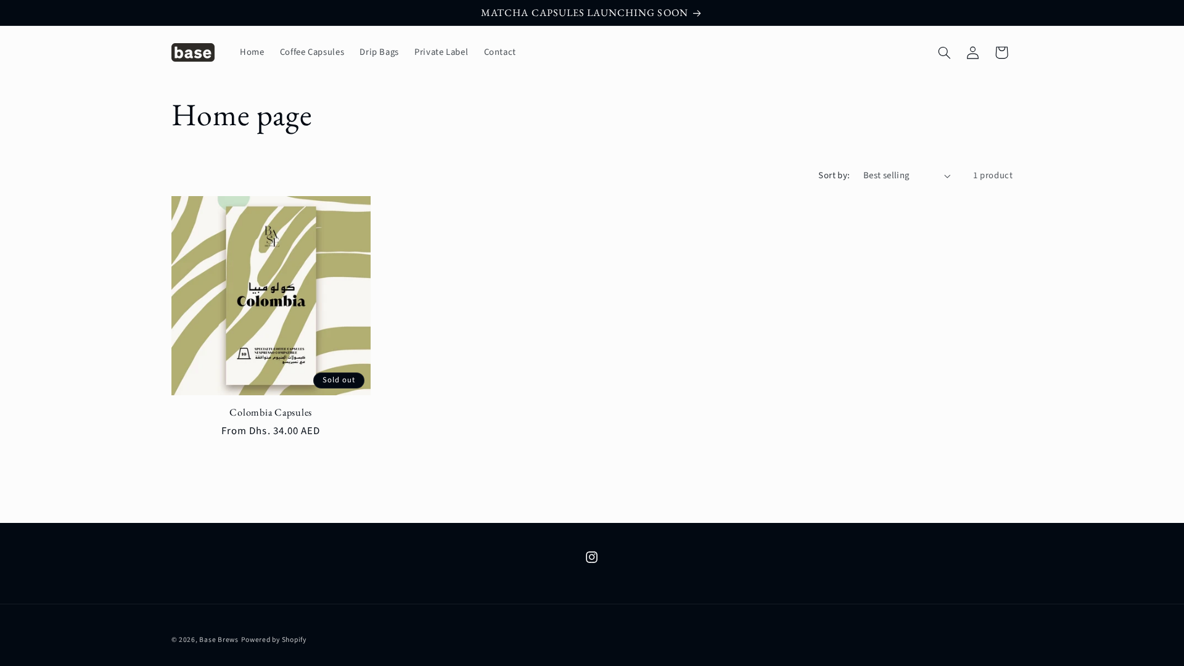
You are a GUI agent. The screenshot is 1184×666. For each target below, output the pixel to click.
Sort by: (834, 175)
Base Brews (218, 640)
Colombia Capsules (270, 412)
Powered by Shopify (273, 640)
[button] (944, 52)
